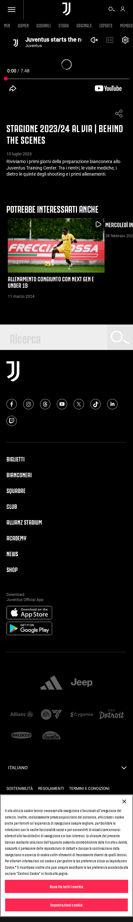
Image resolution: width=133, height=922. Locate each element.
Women (23, 25)
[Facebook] (11, 404)
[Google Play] (29, 629)
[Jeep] (81, 683)
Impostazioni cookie (66, 904)
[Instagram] (28, 404)
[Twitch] (11, 421)
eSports (105, 25)
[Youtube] (62, 404)
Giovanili (43, 25)
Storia (63, 25)
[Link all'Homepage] (66, 9)
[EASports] (51, 715)
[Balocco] (21, 736)
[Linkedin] (112, 404)
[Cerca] (112, 10)
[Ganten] (51, 736)
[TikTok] (95, 404)
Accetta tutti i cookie (66, 886)
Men (7, 25)
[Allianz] (21, 715)
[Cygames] (81, 715)
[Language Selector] (124, 769)
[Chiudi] (124, 801)
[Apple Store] (29, 613)
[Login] (123, 10)
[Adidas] (51, 683)
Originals (84, 25)
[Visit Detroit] (111, 715)
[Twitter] (79, 404)
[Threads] (45, 404)
